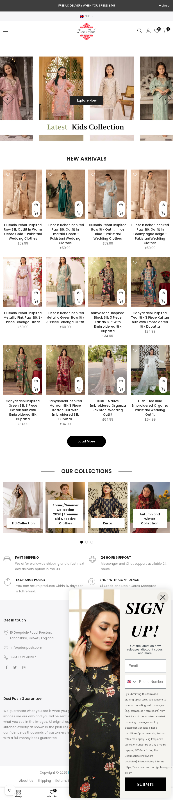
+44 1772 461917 (23, 657)
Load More (86, 441)
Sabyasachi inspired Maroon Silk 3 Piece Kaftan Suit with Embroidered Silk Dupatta (65, 410)
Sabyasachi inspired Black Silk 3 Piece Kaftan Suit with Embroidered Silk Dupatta (107, 322)
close (166, 5)
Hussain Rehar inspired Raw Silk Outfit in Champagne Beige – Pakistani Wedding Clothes (150, 234)
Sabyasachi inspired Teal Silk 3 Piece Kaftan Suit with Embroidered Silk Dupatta (150, 320)
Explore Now (87, 100)
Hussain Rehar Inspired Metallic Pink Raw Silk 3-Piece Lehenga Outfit (23, 317)
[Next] (165, 99)
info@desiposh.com (26, 647)
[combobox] (131, 681)
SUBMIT (145, 784)
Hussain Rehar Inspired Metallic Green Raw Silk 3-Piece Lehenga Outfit (65, 317)
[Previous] (7, 99)
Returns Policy (66, 780)
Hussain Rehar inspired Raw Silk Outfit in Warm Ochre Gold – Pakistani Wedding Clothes (23, 232)
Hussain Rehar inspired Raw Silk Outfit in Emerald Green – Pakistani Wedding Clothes (65, 234)
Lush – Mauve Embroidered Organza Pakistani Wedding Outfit (107, 408)
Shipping (44, 780)
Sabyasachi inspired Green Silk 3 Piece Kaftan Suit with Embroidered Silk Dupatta (23, 410)
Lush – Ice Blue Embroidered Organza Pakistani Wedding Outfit (150, 408)
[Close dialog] (162, 597)
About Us (26, 780)
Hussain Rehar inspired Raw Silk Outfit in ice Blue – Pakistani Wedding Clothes (108, 232)
